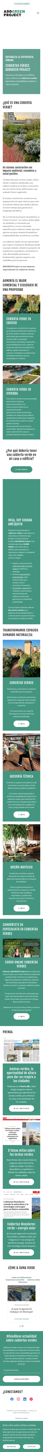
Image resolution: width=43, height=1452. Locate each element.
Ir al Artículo (21, 1108)
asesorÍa (25, 588)
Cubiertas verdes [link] (33, 1280)
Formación (16, 588)
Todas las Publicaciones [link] (21, 1277)
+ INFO (21, 724)
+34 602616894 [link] (21, 3)
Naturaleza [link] (22, 1282)
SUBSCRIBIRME (21, 1379)
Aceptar (31, 1446)
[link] (14, 13)
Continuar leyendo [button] (21, 1319)
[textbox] (21, 1370)
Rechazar (11, 1446)
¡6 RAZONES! (21, 469)
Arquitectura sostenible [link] (15, 1280)
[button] (38, 13)
